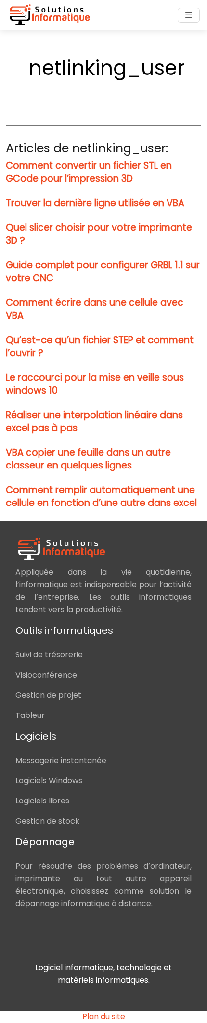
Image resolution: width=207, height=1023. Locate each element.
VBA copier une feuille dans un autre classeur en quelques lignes (88, 459)
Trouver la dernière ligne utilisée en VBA (95, 203)
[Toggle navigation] (189, 15)
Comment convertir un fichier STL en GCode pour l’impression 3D (89, 172)
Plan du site (103, 1016)
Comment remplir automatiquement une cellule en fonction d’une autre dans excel (101, 496)
